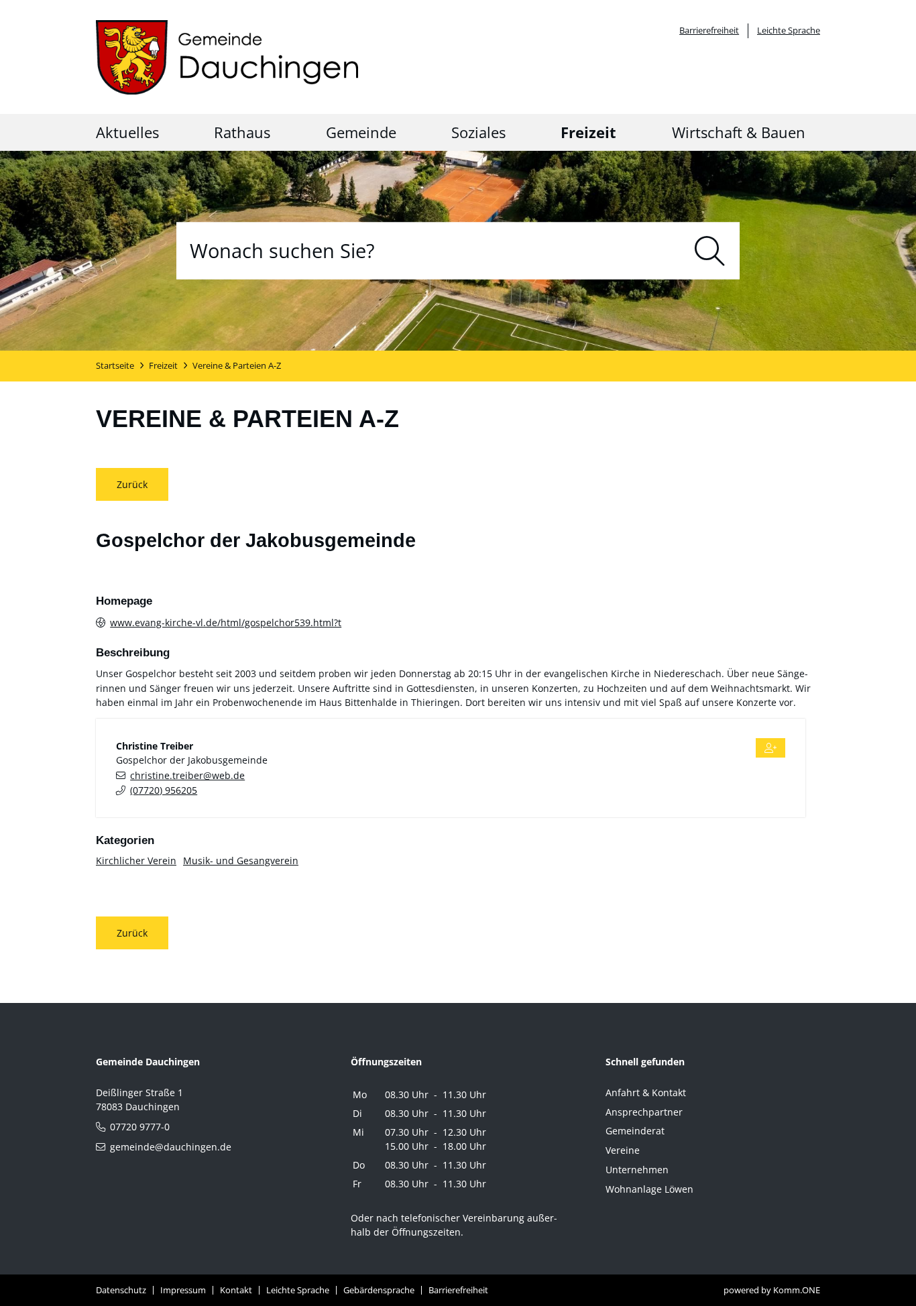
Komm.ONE (796, 1290)
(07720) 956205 (163, 790)
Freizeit (588, 132)
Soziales (478, 132)
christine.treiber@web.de (187, 775)
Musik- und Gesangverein (240, 860)
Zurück (132, 484)
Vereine (623, 1150)
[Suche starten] (710, 250)
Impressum (183, 1290)
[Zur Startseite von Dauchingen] (227, 57)
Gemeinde (361, 132)
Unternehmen (637, 1169)
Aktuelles (127, 132)
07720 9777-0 (140, 1126)
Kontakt (236, 1290)
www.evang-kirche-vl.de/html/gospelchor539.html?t (225, 622)
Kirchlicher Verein (136, 860)
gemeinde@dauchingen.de (170, 1146)
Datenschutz (121, 1290)
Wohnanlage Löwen (649, 1189)
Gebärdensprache (378, 1290)
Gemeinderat (635, 1130)
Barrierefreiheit (709, 30)
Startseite (115, 365)
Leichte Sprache (788, 30)
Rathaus (242, 132)
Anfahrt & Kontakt (646, 1092)
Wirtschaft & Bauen (738, 132)
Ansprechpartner (644, 1112)
